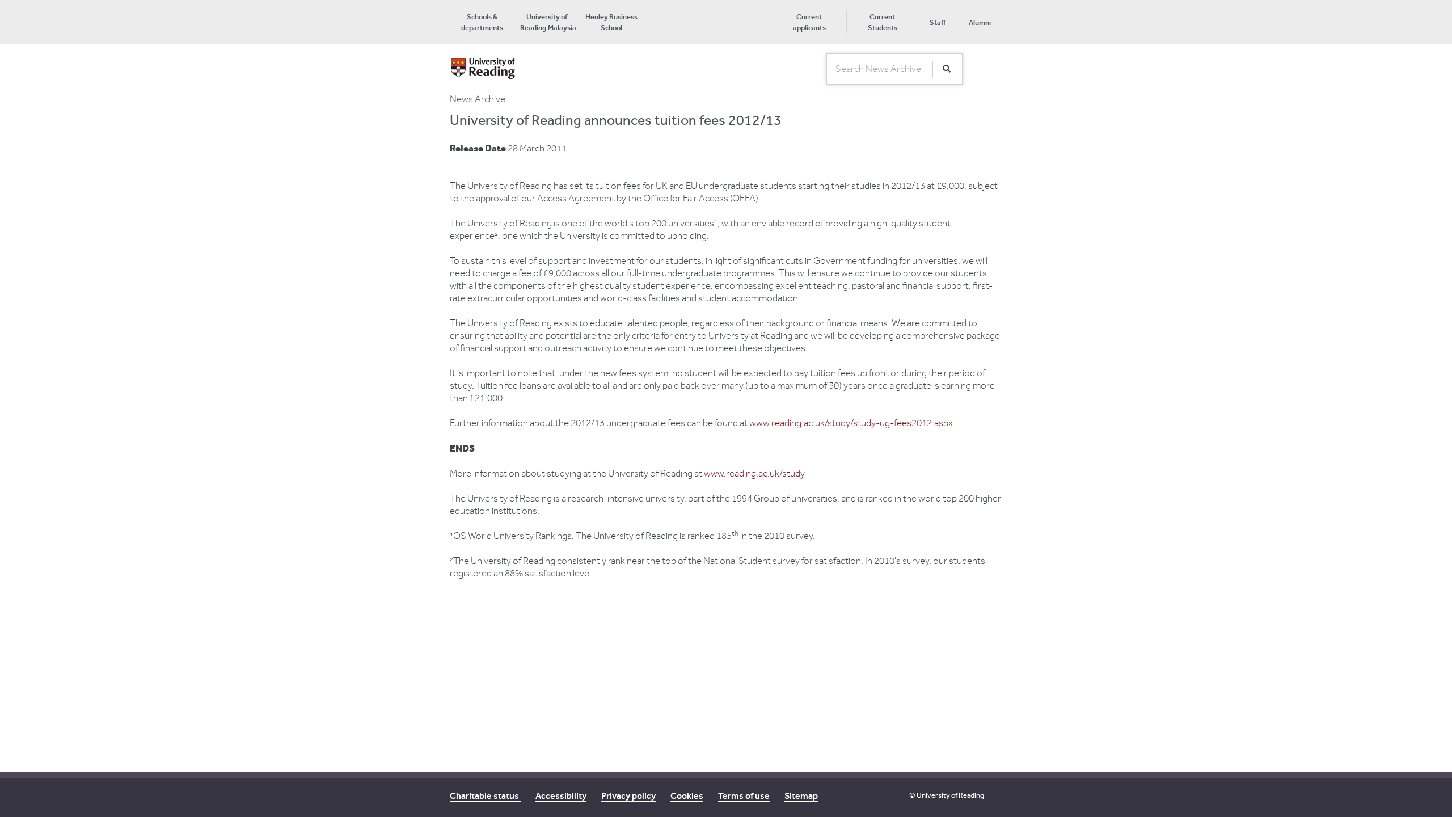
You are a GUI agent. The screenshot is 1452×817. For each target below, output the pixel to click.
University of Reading (950, 795)
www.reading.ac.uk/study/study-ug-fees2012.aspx (851, 423)
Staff (938, 22)
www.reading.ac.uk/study (754, 473)
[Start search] (946, 69)
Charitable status (485, 795)
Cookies (686, 795)
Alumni (980, 22)
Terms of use (744, 795)
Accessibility (560, 795)
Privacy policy (628, 795)
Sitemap (801, 795)
